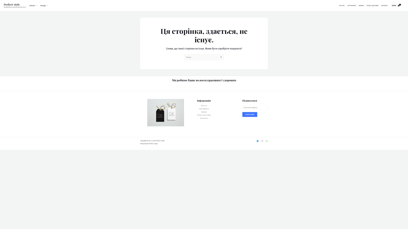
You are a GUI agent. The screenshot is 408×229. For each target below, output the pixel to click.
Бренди (43, 6)
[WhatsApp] (267, 141)
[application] (36, 6)
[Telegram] (258, 141)
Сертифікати (351, 5)
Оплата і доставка (372, 5)
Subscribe (249, 114)
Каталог (32, 6)
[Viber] (262, 141)
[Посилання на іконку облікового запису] (403, 5)
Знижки (361, 5)
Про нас (342, 5)
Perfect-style (12, 4)
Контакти (384, 5)
